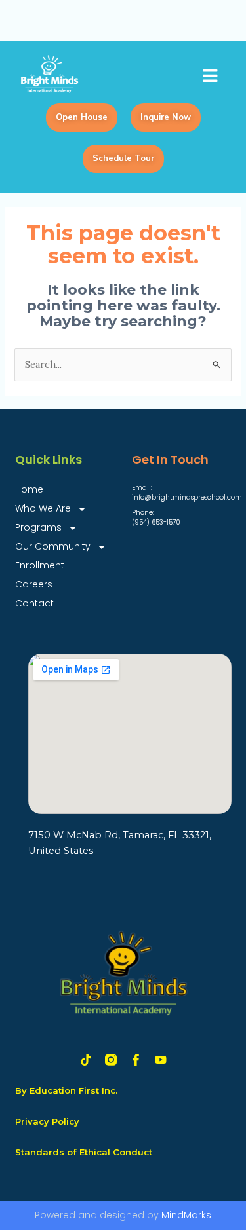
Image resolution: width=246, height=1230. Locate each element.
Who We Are (43, 508)
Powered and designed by (123, 1214)
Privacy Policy (47, 1121)
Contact (34, 603)
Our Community (53, 546)
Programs (38, 527)
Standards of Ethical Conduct (83, 1152)
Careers (33, 584)
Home (29, 489)
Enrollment (39, 565)
